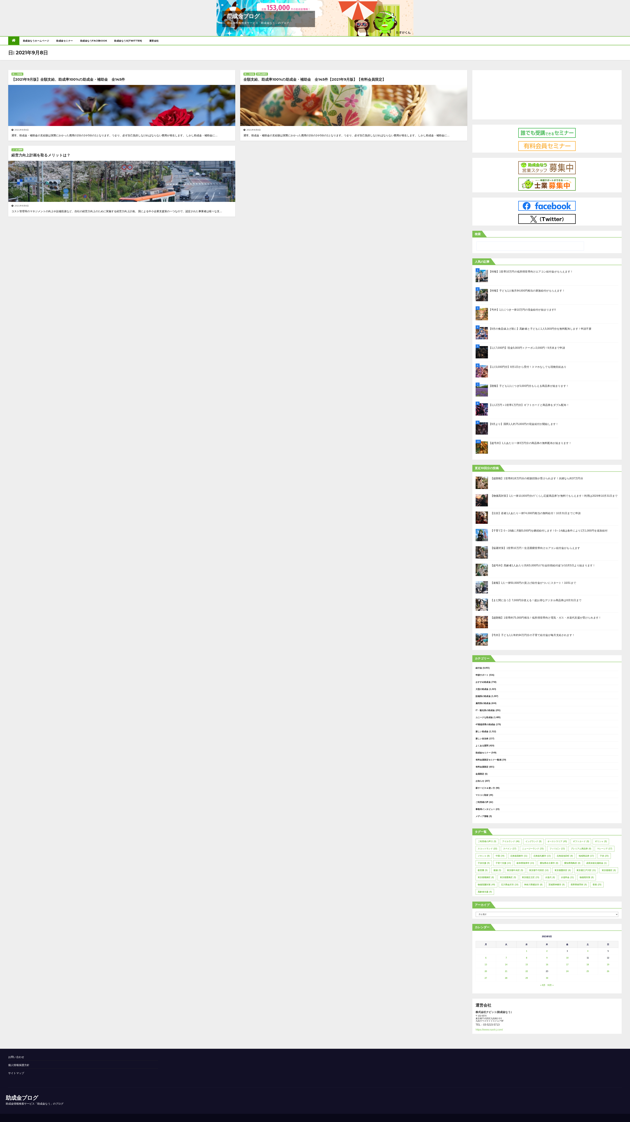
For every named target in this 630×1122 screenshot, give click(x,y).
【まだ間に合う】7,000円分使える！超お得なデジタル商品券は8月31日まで (536, 600)
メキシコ (484, 856)
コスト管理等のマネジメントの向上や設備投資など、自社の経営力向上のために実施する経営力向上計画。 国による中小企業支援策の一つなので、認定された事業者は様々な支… (116, 211)
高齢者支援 (485, 892)
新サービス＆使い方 (485, 788)
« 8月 (542, 985)
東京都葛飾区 (486, 877)
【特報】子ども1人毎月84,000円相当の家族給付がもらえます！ (527, 290)
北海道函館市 (518, 856)
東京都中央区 (515, 870)
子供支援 (484, 863)
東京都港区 (609, 870)
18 (588, 964)
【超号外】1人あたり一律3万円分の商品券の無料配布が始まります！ (530, 443)
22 (526, 971)
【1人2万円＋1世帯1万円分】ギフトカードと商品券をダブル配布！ (529, 405)
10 (567, 958)
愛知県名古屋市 (549, 863)
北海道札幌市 (542, 856)
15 (526, 964)
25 (588, 971)
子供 (604, 856)
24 (567, 971)
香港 (597, 884)
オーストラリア (557, 841)
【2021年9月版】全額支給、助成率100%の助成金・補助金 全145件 (68, 79)
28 (506, 978)
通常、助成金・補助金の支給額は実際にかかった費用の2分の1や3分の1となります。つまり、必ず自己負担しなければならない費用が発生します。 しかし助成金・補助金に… (114, 135)
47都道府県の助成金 (485, 724)
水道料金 (567, 877)
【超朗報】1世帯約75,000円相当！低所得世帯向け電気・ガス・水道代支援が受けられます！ (546, 617)
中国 (500, 856)
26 (608, 971)
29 (526, 978)
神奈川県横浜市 (533, 884)
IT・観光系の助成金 (485, 710)
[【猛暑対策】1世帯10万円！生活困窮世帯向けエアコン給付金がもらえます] (482, 552)
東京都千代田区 (538, 870)
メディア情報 (482, 816)
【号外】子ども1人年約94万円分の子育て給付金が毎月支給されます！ (533, 635)
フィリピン (557, 848)
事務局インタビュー (485, 809)
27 (486, 978)
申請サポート (482, 675)
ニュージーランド (533, 848)
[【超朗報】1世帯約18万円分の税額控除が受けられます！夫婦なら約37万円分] (482, 483)
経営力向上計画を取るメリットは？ (40, 155)
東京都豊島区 (508, 877)
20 (486, 971)
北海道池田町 (565, 856)
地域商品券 (586, 856)
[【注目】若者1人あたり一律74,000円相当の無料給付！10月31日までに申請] (482, 517)
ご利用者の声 (482, 802)
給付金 (479, 668)
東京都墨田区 (563, 870)
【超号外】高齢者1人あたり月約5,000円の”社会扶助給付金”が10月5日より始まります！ (543, 565)
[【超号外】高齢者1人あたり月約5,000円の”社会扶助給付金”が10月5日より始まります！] (482, 570)
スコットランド (487, 848)
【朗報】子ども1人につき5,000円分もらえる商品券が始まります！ (529, 386)
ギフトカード (581, 841)
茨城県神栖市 (556, 884)
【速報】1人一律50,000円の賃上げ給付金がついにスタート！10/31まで (533, 582)
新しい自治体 (482, 738)
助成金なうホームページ (36, 40)
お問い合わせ (16, 1057)
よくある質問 (17, 150)
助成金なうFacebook (93, 40)
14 (506, 964)
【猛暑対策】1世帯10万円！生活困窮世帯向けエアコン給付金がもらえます (535, 548)
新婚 (497, 870)
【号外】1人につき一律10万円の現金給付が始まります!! (522, 309)
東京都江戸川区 (586, 870)
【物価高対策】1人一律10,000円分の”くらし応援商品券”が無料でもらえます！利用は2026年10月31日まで (554, 495)
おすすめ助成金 (483, 682)
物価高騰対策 (486, 884)
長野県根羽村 (579, 884)
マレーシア (604, 848)
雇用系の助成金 (483, 703)
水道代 (550, 877)
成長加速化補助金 (596, 863)
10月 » (550, 985)
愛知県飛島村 (572, 863)
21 (506, 971)
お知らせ (480, 781)
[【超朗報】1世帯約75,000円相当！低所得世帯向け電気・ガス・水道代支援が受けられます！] (482, 622)
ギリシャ (601, 841)
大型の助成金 (482, 689)
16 (547, 964)
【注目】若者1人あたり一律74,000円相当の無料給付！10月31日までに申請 (536, 513)
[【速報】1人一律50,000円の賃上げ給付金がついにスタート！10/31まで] (482, 587)
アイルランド (510, 841)
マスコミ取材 (482, 795)
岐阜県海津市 (525, 863)
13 (486, 964)
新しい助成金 (17, 74)
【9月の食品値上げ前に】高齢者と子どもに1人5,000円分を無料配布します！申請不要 (540, 328)
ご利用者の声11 (487, 841)
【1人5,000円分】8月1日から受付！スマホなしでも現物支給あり (528, 366)
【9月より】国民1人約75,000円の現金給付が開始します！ (523, 424)
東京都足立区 (530, 877)
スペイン (509, 848)
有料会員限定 (262, 74)
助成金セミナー (64, 40)
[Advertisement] (547, 93)
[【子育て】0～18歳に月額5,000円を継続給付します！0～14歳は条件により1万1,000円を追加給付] (482, 535)
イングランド (533, 841)
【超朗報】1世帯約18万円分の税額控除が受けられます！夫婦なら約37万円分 (537, 478)
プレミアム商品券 (581, 848)
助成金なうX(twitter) (128, 40)
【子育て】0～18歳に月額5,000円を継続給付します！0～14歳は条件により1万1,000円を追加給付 (549, 530)
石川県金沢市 (509, 884)
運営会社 (154, 40)
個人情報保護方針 (19, 1065)
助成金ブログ (243, 16)
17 (567, 964)
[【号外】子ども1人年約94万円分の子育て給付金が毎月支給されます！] (482, 639)
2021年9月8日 (22, 130)
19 (608, 964)
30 (547, 978)
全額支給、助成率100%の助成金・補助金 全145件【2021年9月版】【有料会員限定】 (314, 79)
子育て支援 (503, 863)
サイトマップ (16, 1073)
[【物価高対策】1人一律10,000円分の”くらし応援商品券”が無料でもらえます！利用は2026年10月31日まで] (482, 500)
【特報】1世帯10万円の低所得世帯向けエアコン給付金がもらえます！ (531, 271)
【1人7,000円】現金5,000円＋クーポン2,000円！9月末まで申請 (527, 347)
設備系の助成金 (483, 696)
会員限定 (480, 774)
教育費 (482, 870)
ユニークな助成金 (484, 717)
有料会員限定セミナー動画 (489, 760)
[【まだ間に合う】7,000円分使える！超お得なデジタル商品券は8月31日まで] (482, 605)
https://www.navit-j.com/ (489, 1029)
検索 (478, 234)
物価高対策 (587, 877)
